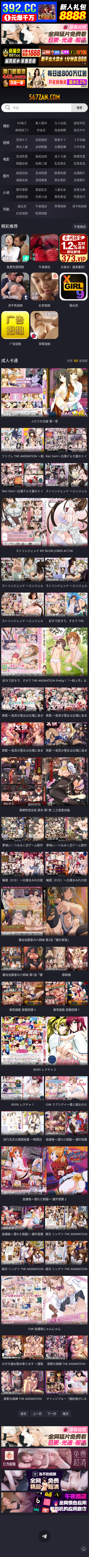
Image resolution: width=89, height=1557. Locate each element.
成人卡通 (60, 156)
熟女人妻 (22, 147)
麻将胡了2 (22, 130)
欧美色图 (60, 173)
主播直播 (60, 147)
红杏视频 (22, 213)
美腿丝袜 (22, 180)
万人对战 (60, 123)
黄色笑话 (60, 197)
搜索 (79, 108)
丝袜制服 (41, 147)
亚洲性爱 (22, 156)
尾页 (66, 1414)
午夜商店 (41, 206)
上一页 (37, 1414)
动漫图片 (79, 173)
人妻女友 (60, 190)
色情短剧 (41, 213)
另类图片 (79, 180)
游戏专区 (79, 123)
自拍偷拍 (41, 140)
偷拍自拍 (41, 156)
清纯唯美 (41, 180)
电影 (6, 159)
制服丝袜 (22, 163)
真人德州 (41, 123)
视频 (6, 142)
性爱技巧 (79, 197)
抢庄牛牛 (79, 130)
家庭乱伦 (41, 190)
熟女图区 (60, 180)
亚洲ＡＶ (22, 140)
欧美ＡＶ (60, 140)
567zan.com (44, 97)
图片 (6, 176)
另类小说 (41, 197)
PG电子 (22, 123)
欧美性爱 (79, 156)
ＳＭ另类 (79, 147)
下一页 (51, 1414)
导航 (6, 209)
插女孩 (22, 206)
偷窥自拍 (22, 173)
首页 (23, 1414)
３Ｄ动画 (79, 140)
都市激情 (22, 190)
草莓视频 (60, 206)
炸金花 (41, 130)
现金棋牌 (60, 130)
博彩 (6, 126)
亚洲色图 (41, 173)
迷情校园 (22, 197)
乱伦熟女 (60, 163)
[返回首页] (83, 1549)
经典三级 (41, 163)
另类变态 (79, 163)
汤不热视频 (79, 206)
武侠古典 (79, 190)
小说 (6, 192)
